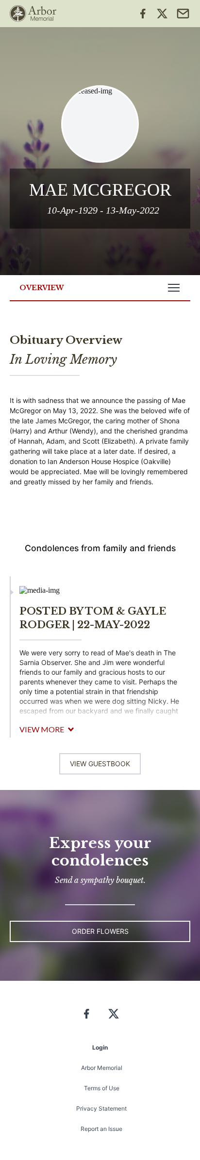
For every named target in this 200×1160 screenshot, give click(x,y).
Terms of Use (101, 1088)
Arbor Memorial (101, 1067)
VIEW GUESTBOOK (100, 763)
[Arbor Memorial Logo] (33, 13)
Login (100, 1047)
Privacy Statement (101, 1108)
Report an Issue (101, 1128)
